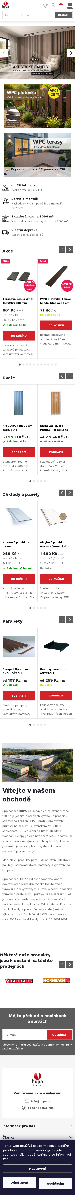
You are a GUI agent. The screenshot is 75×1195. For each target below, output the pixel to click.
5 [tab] (34, 365)
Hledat (63, 14)
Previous (62, 249)
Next (69, 249)
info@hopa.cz (41, 1101)
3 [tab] (27, 365)
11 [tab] (56, 365)
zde (6, 1159)
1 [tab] (20, 365)
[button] (4, 53)
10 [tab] (52, 365)
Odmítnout (19, 1182)
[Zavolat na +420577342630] (45, 5)
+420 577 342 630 (41, 1108)
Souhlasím (55, 1183)
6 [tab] (38, 365)
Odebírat (59, 1034)
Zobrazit (18, 452)
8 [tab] (45, 365)
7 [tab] (41, 365)
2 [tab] (23, 365)
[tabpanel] (19, 308)
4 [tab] (30, 365)
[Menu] (69, 5)
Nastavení (37, 1168)
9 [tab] (48, 365)
